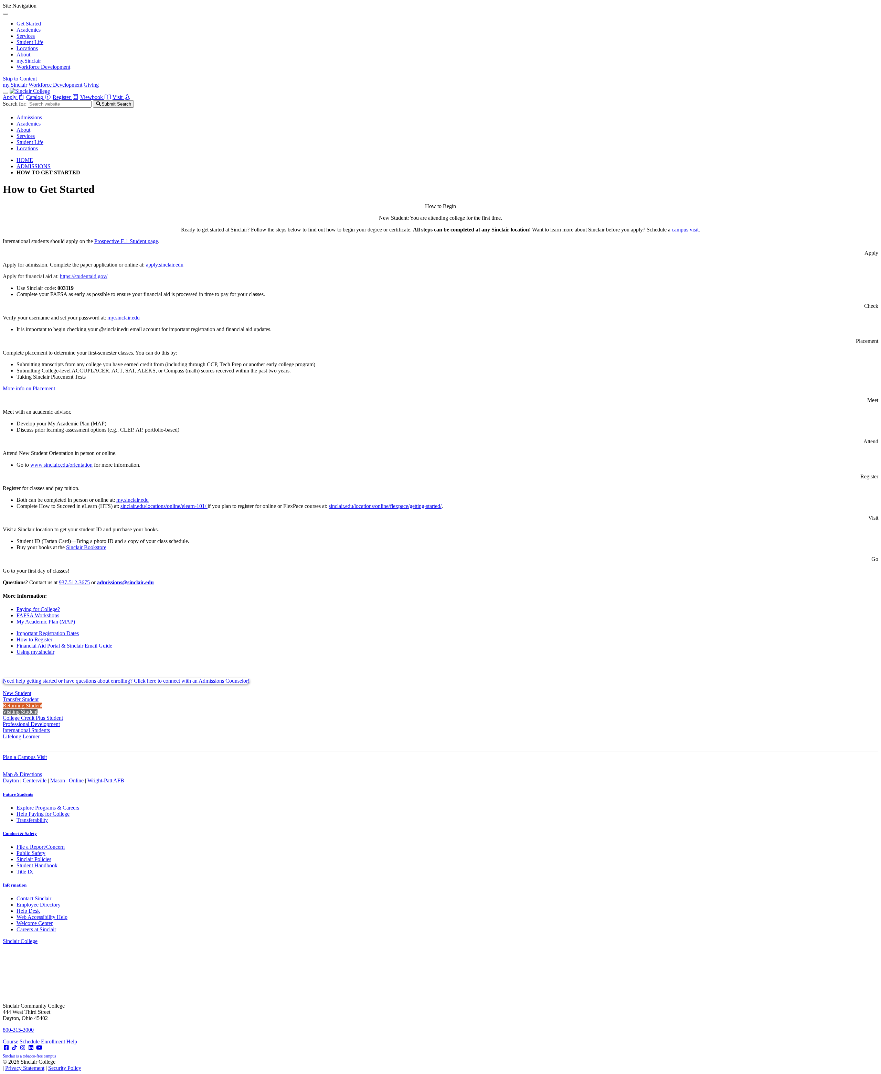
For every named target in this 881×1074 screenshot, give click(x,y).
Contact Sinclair (34, 898)
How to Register (34, 639)
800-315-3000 (18, 1030)
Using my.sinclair (35, 652)
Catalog (35, 97)
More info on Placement (29, 388)
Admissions (29, 117)
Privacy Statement (24, 1068)
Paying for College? (38, 609)
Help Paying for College (43, 814)
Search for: (14, 104)
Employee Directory (39, 905)
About (23, 54)
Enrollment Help (59, 1041)
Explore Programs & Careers (48, 808)
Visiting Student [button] (20, 712)
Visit (118, 97)
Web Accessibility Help (42, 917)
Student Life (30, 42)
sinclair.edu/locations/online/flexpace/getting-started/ (385, 506)
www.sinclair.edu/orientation (61, 465)
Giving (91, 85)
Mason (57, 780)
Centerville (34, 780)
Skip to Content (20, 79)
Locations (27, 48)
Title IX (25, 872)
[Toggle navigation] (5, 93)
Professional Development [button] (31, 724)
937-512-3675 (74, 582)
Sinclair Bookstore (86, 547)
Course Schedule (22, 1041)
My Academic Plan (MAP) (46, 622)
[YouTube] (39, 1048)
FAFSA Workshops (38, 615)
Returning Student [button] (22, 705)
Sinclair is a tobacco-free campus (29, 1056)
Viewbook (92, 97)
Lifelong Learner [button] (21, 736)
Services (26, 36)
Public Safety (31, 853)
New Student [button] (17, 693)
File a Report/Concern (41, 847)
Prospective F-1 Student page (126, 241)
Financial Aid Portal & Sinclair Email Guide (64, 646)
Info (14, 885)
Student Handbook (37, 865)
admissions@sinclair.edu (125, 582)
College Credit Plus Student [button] (33, 718)
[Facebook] (6, 1048)
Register (62, 97)
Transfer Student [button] (21, 699)
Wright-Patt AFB (105, 780)
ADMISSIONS (34, 166)
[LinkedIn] (31, 1048)
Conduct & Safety (20, 833)
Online (76, 780)
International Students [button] (26, 730)
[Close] (5, 14)
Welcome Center (35, 923)
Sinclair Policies (34, 859)
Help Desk (28, 911)
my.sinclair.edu (123, 318)
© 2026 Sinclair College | (42, 1065)
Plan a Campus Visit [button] (25, 757)
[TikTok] (14, 1048)
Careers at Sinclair (36, 929)
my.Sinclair (29, 61)
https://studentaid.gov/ (83, 276)
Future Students (18, 794)
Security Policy (64, 1068)
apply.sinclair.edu (164, 265)
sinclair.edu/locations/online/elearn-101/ (164, 506)
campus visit (685, 229)
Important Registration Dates (48, 633)
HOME (25, 160)
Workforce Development (43, 67)
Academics (29, 30)
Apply (10, 97)
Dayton (11, 780)
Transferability (32, 820)
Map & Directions (22, 774)
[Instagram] (22, 1048)
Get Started (29, 23)
